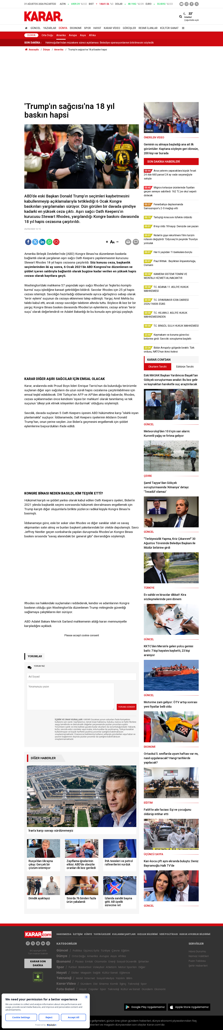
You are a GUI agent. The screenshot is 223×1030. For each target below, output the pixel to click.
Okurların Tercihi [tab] (157, 366)
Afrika (92, 35)
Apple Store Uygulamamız (192, 1007)
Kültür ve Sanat (130, 989)
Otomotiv (101, 961)
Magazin (86, 973)
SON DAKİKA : (32, 42)
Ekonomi (75, 28)
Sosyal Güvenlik (127, 961)
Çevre (116, 950)
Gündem (86, 984)
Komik (114, 984)
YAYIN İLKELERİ (102, 934)
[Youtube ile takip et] (181, 4)
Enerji (111, 961)
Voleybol (98, 967)
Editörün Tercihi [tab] (185, 366)
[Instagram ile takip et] (48, 943)
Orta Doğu (47, 35)
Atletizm (111, 967)
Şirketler (143, 961)
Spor (87, 28)
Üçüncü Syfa (91, 950)
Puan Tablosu (197, 961)
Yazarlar (49, 28)
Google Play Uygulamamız (148, 1007)
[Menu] (182, 28)
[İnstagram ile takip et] (186, 4)
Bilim (129, 978)
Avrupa (73, 35)
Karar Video (112, 28)
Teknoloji (63, 978)
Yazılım (120, 978)
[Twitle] (35, 242)
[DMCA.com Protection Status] (38, 977)
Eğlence (124, 973)
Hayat (97, 28)
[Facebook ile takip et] (192, 4)
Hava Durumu (197, 951)
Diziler (75, 973)
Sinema (104, 984)
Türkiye (105, 950)
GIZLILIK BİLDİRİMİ (147, 934)
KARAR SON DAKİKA (38, 963)
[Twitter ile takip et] (197, 4)
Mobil (79, 978)
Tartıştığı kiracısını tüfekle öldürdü (64, 42)
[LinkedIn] (42, 242)
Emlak (89, 961)
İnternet (89, 978)
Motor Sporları (127, 967)
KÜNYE (88, 934)
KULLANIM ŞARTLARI (123, 934)
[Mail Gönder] (56, 242)
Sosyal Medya (105, 978)
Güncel (36, 28)
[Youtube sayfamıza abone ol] (38, 943)
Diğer (141, 967)
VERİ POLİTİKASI (168, 934)
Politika (77, 950)
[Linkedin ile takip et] (43, 943)
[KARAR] (43, 16)
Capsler (93, 989)
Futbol (73, 967)
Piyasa (79, 961)
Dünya (63, 28)
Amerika (61, 35)
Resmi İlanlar (148, 28)
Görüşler (129, 28)
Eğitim (125, 950)
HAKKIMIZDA (63, 934)
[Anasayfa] (26, 28)
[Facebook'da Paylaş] (28, 242)
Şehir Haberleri (198, 966)
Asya (83, 35)
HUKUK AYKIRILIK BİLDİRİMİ (194, 934)
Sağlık (97, 973)
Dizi (95, 984)
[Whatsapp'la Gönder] (49, 242)
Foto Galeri (65, 989)
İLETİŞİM (78, 934)
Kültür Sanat (169, 28)
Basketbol (84, 967)
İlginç (123, 984)
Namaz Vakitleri (199, 956)
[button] (107, 242)
